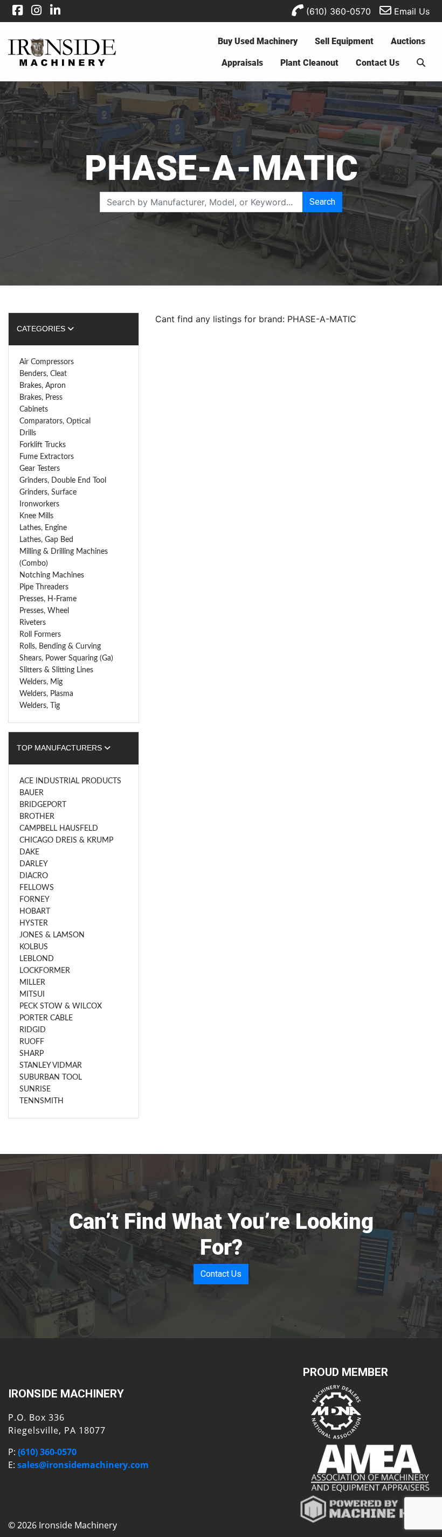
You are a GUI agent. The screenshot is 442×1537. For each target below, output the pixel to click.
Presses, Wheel (44, 611)
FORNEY (34, 899)
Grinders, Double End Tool (62, 480)
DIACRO (33, 876)
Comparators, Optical (55, 421)
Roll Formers (40, 634)
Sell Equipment (344, 40)
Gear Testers (39, 468)
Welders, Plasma (46, 694)
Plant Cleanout (309, 62)
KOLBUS (33, 947)
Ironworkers (39, 504)
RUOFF (31, 1042)
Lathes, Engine (43, 528)
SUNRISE (35, 1089)
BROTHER (36, 816)
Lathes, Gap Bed (46, 540)
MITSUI (32, 994)
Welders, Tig (39, 706)
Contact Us (377, 62)
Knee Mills (36, 516)
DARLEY (33, 864)
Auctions (408, 40)
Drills (27, 433)
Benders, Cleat (43, 374)
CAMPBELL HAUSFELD (58, 828)
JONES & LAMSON (52, 935)
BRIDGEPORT (42, 805)
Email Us (410, 11)
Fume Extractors (46, 457)
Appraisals (242, 62)
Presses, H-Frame (48, 599)
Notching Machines (51, 575)
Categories (42, 328)
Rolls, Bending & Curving (60, 646)
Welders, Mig (41, 682)
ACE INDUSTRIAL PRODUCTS (70, 781)
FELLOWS (36, 888)
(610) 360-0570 (337, 11)
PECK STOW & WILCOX (60, 1006)
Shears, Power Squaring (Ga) (66, 658)
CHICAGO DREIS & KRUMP (66, 840)
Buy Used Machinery (258, 40)
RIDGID (32, 1030)
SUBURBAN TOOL (50, 1077)
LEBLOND (36, 959)
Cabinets (33, 409)
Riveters (32, 623)
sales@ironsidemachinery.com (83, 1465)
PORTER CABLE (46, 1018)
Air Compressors (46, 362)
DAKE (29, 852)
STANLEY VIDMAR (50, 1065)
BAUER (31, 793)
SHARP (31, 1054)
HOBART (34, 911)
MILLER (32, 982)
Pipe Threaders (43, 587)
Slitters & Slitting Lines (56, 670)
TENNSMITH (41, 1101)
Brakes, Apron (42, 386)
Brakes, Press (41, 397)
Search (322, 202)
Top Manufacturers (60, 747)
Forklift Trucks (42, 445)
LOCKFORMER (44, 971)
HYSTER (33, 923)
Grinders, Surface (48, 492)
